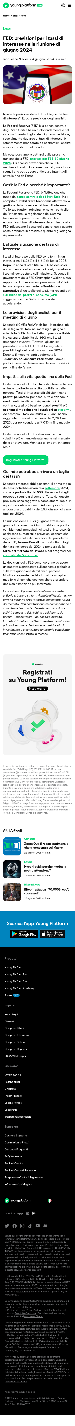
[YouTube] (37, 1226)
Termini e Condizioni (43, 791)
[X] (7, 1226)
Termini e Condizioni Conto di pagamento (25, 812)
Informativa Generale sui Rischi (23, 781)
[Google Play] (34, 1213)
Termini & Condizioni (25, 1313)
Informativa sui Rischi (17, 1381)
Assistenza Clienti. (33, 1316)
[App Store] (27, 1213)
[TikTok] (30, 1226)
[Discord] (45, 1226)
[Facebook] (14, 1226)
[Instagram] (22, 1226)
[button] (25, 460)
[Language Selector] (63, 5)
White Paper (23, 1291)
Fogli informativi (44, 1304)
